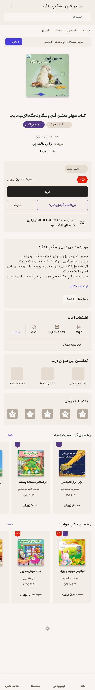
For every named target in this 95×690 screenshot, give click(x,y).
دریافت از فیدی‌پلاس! (62, 205)
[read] (17, 373)
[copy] (10, 223)
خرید (47, 191)
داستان (46, 30)
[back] (89, 6)
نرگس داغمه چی (42, 144)
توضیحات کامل (79, 286)
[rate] (82, 414)
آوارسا (43, 151)
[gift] (47, 104)
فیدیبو (87, 31)
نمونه (18, 205)
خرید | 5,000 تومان (25, 684)
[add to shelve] (78, 373)
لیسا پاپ (41, 136)
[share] (36, 104)
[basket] (17, 6)
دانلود (15, 42)
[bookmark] (58, 104)
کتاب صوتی (72, 31)
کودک (58, 31)
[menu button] (6, 6)
